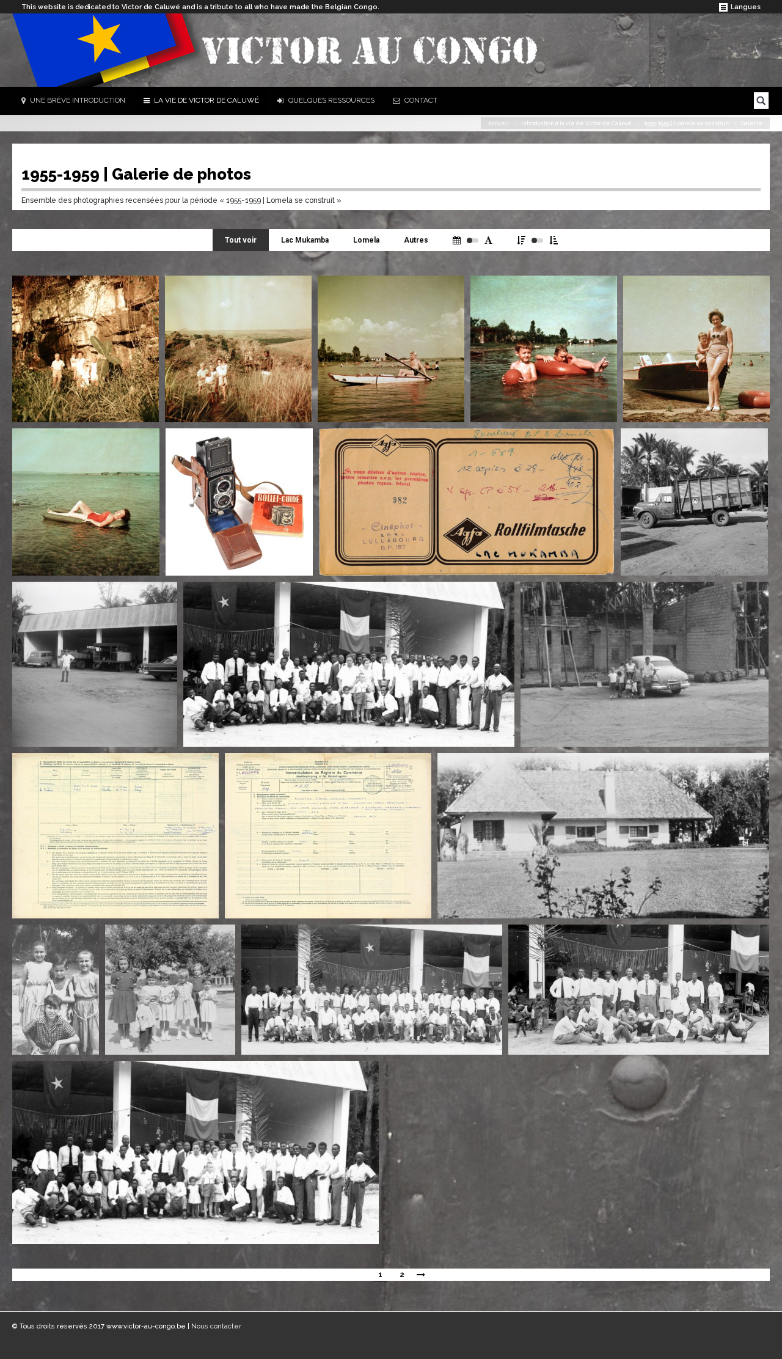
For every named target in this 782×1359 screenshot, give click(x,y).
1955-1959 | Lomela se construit (686, 123)
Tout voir (241, 240)
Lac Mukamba (305, 240)
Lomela (366, 240)
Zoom (142, 293)
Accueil (498, 123)
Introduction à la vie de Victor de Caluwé (576, 123)
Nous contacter (216, 1326)
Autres (416, 240)
